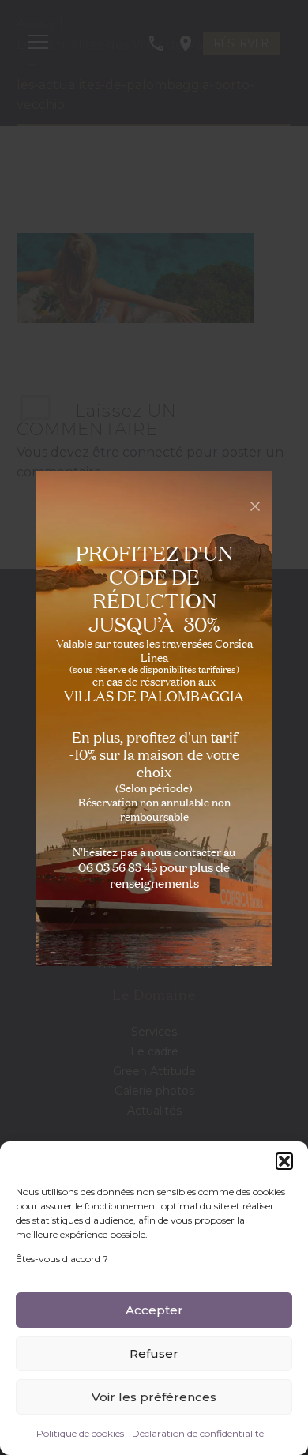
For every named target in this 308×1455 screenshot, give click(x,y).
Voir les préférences (154, 1396)
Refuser (154, 1353)
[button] (284, 1161)
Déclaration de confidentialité (198, 1433)
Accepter (154, 1310)
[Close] (255, 506)
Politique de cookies (80, 1433)
